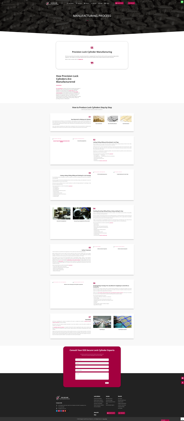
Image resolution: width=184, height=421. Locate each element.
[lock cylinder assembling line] (102, 327)
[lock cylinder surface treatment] (119, 246)
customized (111, 153)
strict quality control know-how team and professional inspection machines (110, 292)
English (163, 420)
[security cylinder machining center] (99, 171)
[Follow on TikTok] (59, 411)
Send (107, 382)
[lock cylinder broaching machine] (78, 138)
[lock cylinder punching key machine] (61, 219)
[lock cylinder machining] (56, 138)
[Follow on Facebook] (61, 411)
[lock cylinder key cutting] (82, 219)
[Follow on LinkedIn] (57, 411)
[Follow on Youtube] (65, 411)
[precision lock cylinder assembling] (123, 327)
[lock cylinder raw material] (98, 121)
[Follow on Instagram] (63, 411)
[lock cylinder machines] (118, 171)
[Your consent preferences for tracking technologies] (182, 419)
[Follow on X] (67, 411)
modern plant (71, 90)
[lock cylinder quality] (96, 246)
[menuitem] (70, 3)
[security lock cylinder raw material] (126, 121)
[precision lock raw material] (112, 121)
